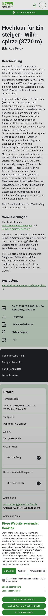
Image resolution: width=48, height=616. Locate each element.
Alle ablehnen (24, 612)
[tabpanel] (24, 584)
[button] (24, 586)
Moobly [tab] (21, 571)
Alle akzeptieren (24, 599)
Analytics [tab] (9, 571)
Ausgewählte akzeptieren (24, 606)
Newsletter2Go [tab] (37, 571)
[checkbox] (24, 580)
